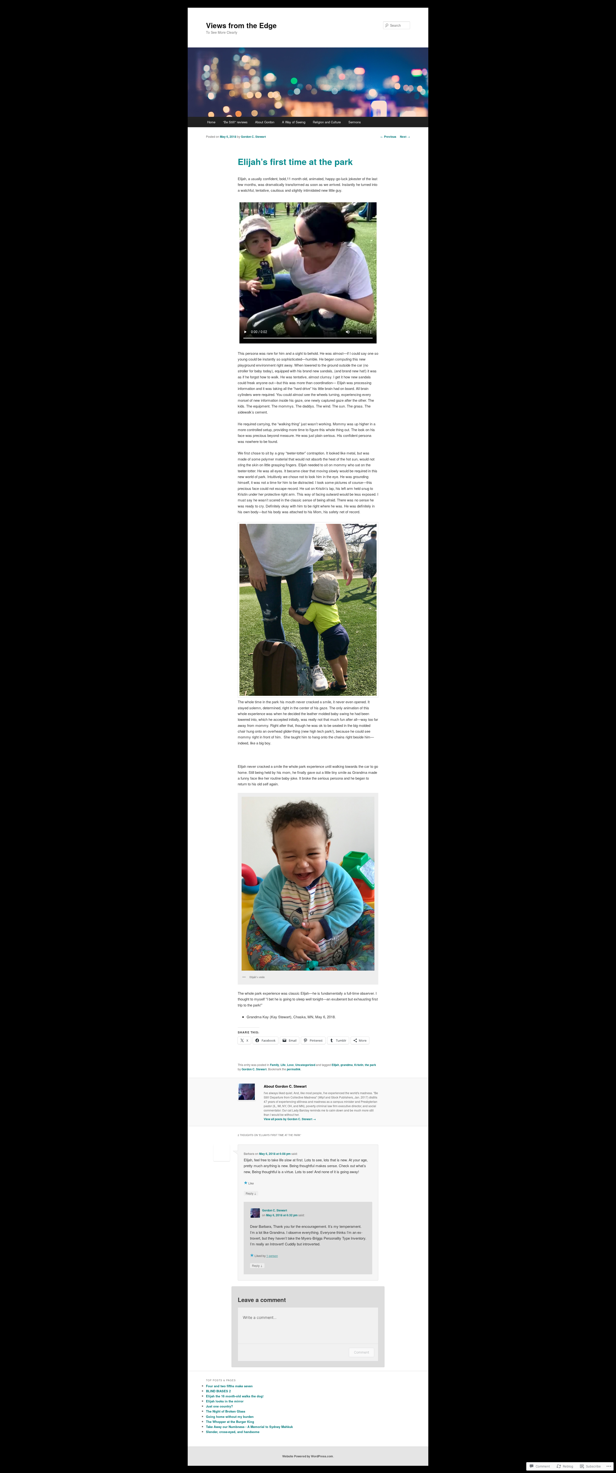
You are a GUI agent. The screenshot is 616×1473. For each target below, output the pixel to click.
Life (283, 1065)
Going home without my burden (230, 1416)
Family (274, 1065)
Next (405, 136)
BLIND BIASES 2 (218, 1391)
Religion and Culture (327, 122)
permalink (294, 1069)
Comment (361, 1352)
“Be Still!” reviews (235, 122)
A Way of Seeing (293, 122)
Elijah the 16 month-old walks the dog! (234, 1396)
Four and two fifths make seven (229, 1386)
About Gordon (264, 122)
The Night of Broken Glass (225, 1411)
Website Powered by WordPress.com (307, 1456)
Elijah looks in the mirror (225, 1401)
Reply (251, 1193)
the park (370, 1065)
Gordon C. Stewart (253, 136)
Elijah (335, 1065)
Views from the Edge (241, 25)
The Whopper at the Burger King (230, 1421)
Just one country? (219, 1406)
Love (290, 1065)
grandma (346, 1065)
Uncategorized (305, 1065)
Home (211, 122)
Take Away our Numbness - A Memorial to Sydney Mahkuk (249, 1426)
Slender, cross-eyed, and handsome (232, 1431)
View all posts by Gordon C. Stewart (290, 1119)
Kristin (358, 1065)
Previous (388, 136)
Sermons (354, 122)
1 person (272, 1256)
